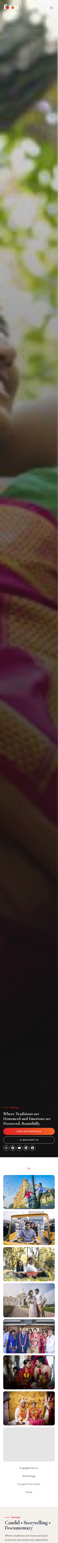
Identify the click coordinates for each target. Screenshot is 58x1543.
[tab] (29, 1168)
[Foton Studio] (11, 7)
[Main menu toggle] (51, 7)
